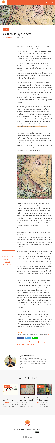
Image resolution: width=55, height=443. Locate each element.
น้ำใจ (36, 342)
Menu (52, 2)
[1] (39, 334)
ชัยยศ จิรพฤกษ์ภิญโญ (8, 37)
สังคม (50, 342)
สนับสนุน (39, 429)
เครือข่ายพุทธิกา (6, 402)
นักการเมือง (24, 342)
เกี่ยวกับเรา (28, 429)
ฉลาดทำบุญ (41, 386)
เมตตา (27, 344)
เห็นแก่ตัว (32, 344)
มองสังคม (6, 29)
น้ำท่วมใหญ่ (31, 342)
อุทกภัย (23, 344)
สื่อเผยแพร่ (21, 429)
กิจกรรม (16, 429)
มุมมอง (45, 342)
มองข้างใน (7, 386)
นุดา (21, 402)
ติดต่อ (34, 429)
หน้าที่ (18, 344)
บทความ (23, 386)
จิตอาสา (18, 342)
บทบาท (40, 342)
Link (48, 334)
